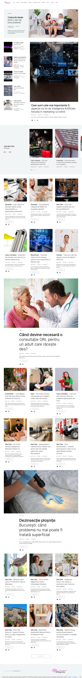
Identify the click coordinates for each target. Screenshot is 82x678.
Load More (40, 656)
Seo (17, 46)
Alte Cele (16, 75)
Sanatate (21, 330)
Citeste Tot (9, 221)
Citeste (69, 677)
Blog (15, 46)
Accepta (75, 677)
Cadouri (9, 13)
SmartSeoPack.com (16, 670)
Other (15, 64)
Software (21, 46)
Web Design (16, 65)
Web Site (22, 65)
